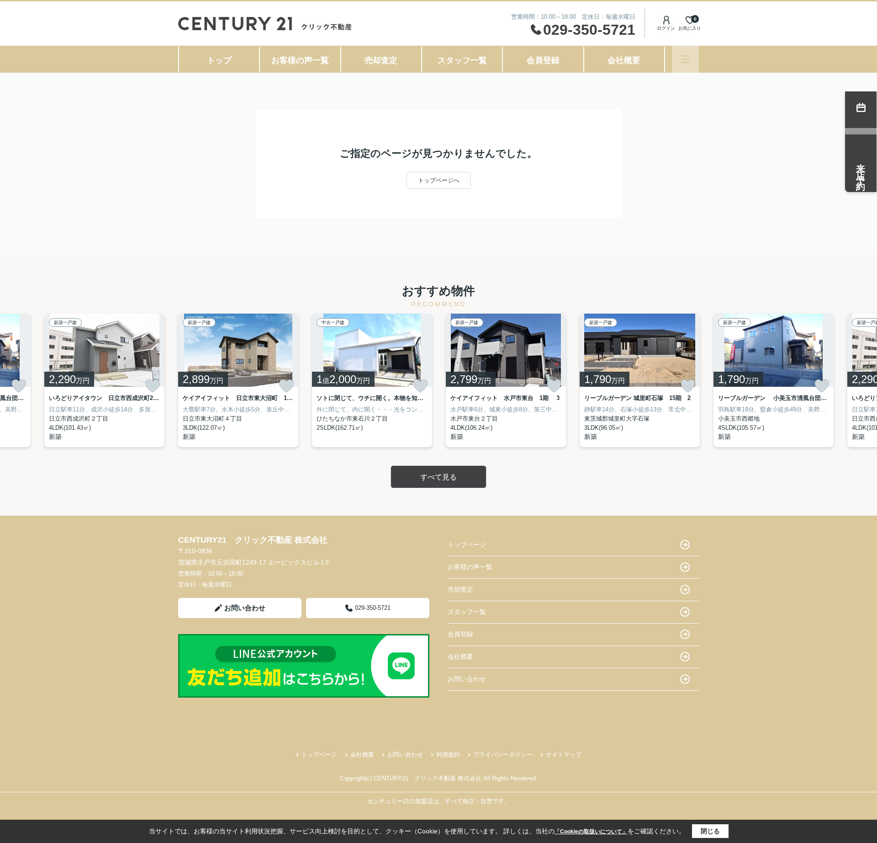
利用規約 (448, 754)
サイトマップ (563, 754)
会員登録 (543, 60)
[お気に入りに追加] (18, 386)
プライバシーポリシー (503, 754)
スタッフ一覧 (462, 60)
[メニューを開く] (685, 59)
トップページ (467, 544)
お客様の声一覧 (300, 60)
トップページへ (439, 180)
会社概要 (624, 60)
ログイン (666, 28)
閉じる (710, 831)
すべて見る (438, 477)
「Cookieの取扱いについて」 (591, 831)
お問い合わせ (244, 608)
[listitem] (238, 380)
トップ (219, 60)
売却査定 (381, 60)
